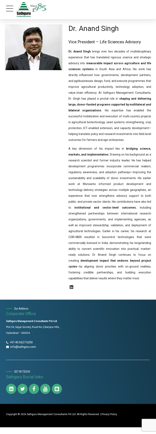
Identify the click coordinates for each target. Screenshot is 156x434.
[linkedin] (71, 287)
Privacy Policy (109, 414)
